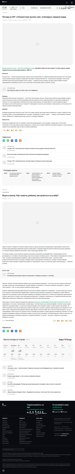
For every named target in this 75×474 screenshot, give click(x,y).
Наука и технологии (7, 431)
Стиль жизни (5, 441)
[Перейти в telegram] (3, 140)
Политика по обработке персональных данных (12, 459)
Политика (4, 420)
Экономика (5, 424)
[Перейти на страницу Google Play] (56, 412)
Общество (4, 422)
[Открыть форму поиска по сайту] (66, 2)
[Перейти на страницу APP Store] (64, 412)
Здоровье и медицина (7, 432)
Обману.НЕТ (22, 439)
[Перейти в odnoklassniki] (20, 140)
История (38, 422)
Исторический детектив (25, 431)
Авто (3, 436)
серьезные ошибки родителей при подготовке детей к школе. (51, 302)
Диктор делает (22, 425)
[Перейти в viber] (12, 140)
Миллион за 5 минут (24, 432)
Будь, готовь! (22, 422)
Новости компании (40, 425)
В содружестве (5, 427)
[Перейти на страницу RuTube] (42, 412)
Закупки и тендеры (40, 432)
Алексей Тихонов (65, 433)
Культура (4, 438)
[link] (11, 88)
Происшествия (5, 425)
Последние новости (10, 170)
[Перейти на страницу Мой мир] (36, 413)
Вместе (21, 420)
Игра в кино (22, 427)
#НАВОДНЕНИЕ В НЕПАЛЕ (45, 7)
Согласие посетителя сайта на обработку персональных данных (15, 460)
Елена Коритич (63, 435)
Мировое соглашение (24, 438)
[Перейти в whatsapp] (7, 140)
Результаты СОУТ (40, 434)
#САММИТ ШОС (34, 7)
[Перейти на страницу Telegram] (44, 412)
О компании (39, 420)
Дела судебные (23, 424)
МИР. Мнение (22, 436)
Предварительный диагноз (25, 441)
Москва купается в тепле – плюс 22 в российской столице (18, 68)
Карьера (38, 429)
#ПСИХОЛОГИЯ (5, 192)
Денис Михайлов (10, 320)
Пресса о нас (39, 427)
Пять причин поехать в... (25, 443)
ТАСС (45, 250)
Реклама (38, 431)
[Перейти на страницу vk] (28, 412)
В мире (4, 429)
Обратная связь (40, 436)
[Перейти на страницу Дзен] (39, 412)
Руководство (39, 424)
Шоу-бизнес (5, 439)
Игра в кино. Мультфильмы (26, 429)
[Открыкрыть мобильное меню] (72, 2)
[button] (3, 140)
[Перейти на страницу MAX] (31, 412)
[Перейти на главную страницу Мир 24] (4, 2)
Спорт (3, 434)
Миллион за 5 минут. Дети (25, 434)
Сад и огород (5, 443)
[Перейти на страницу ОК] (33, 412)
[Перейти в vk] (16, 140)
